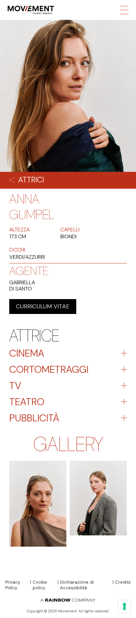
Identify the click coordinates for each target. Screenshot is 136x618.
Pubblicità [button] (34, 417)
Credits (123, 582)
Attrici (31, 180)
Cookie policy (40, 585)
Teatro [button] (26, 401)
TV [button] (15, 385)
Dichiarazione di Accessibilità (77, 585)
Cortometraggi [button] (48, 369)
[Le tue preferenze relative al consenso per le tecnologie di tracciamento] (124, 606)
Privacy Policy (12, 585)
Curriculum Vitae (43, 306)
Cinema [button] (26, 353)
